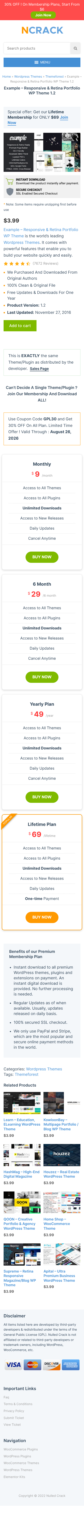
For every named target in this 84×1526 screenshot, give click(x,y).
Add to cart (20, 325)
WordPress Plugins (17, 1456)
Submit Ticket (14, 1418)
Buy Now (42, 557)
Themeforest (54, 77)
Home (6, 77)
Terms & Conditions (18, 1404)
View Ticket (12, 1425)
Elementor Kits (14, 1477)
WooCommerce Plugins (21, 1449)
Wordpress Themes (28, 77)
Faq (6, 1397)
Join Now (43, 15)
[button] (45, 62)
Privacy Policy (14, 1411)
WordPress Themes (18, 1470)
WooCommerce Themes (21, 1463)
